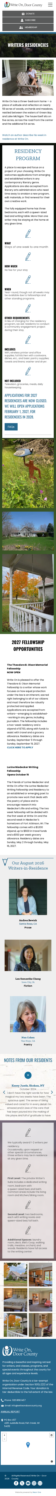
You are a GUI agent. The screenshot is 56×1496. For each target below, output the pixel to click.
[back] (4, 1092)
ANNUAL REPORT (10, 1411)
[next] (52, 1092)
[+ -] (28, 1448)
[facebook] (16, 1483)
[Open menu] (50, 4)
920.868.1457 (19, 1400)
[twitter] (22, 1483)
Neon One (37, 1492)
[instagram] (34, 1483)
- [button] (4, 1439)
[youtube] (28, 1483)
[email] (40, 1483)
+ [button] (4, 1435)
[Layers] (51, 1435)
